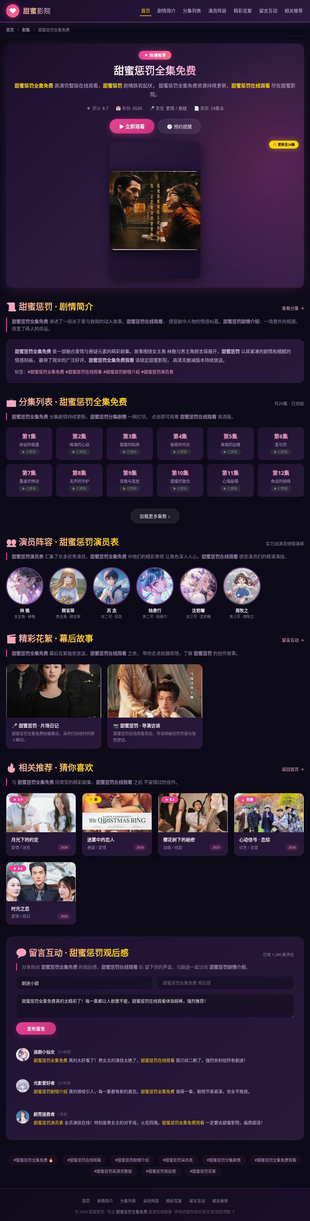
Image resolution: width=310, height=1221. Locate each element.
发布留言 (36, 1028)
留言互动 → (293, 640)
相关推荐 (294, 11)
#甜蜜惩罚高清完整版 (113, 1171)
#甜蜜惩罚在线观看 (83, 372)
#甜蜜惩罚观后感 (161, 1171)
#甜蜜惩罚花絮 (203, 1171)
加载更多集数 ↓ (155, 516)
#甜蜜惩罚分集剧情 (224, 1160)
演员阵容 (217, 11)
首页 (145, 11)
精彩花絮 (243, 11)
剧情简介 (166, 11)
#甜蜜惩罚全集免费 (46, 372)
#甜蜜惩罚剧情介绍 (121, 372)
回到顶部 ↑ (225, 1211)
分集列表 (192, 11)
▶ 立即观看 (132, 126)
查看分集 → (293, 308)
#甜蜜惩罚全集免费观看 (275, 1160)
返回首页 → (293, 769)
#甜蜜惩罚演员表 (157, 372)
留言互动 (268, 11)
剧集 (26, 29)
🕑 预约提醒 (179, 126)
